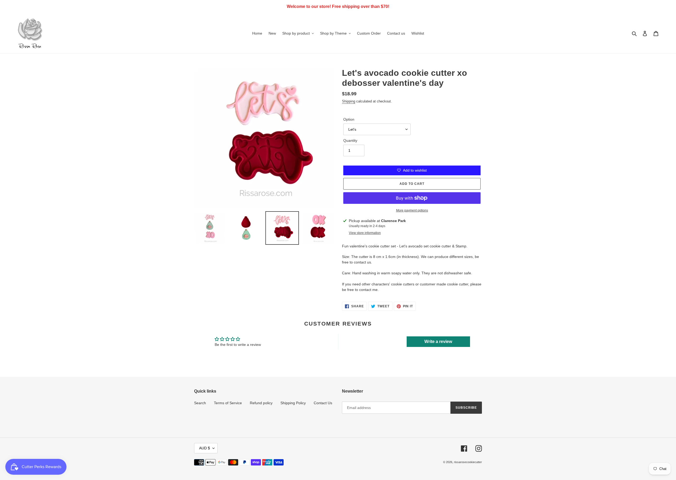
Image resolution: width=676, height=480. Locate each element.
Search (200, 403)
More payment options (412, 210)
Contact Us (323, 403)
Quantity (350, 140)
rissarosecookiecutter (468, 462)
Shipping (348, 101)
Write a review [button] (438, 341)
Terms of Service (228, 403)
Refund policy (261, 403)
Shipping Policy (293, 403)
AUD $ (204, 448)
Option (348, 119)
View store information (365, 233)
